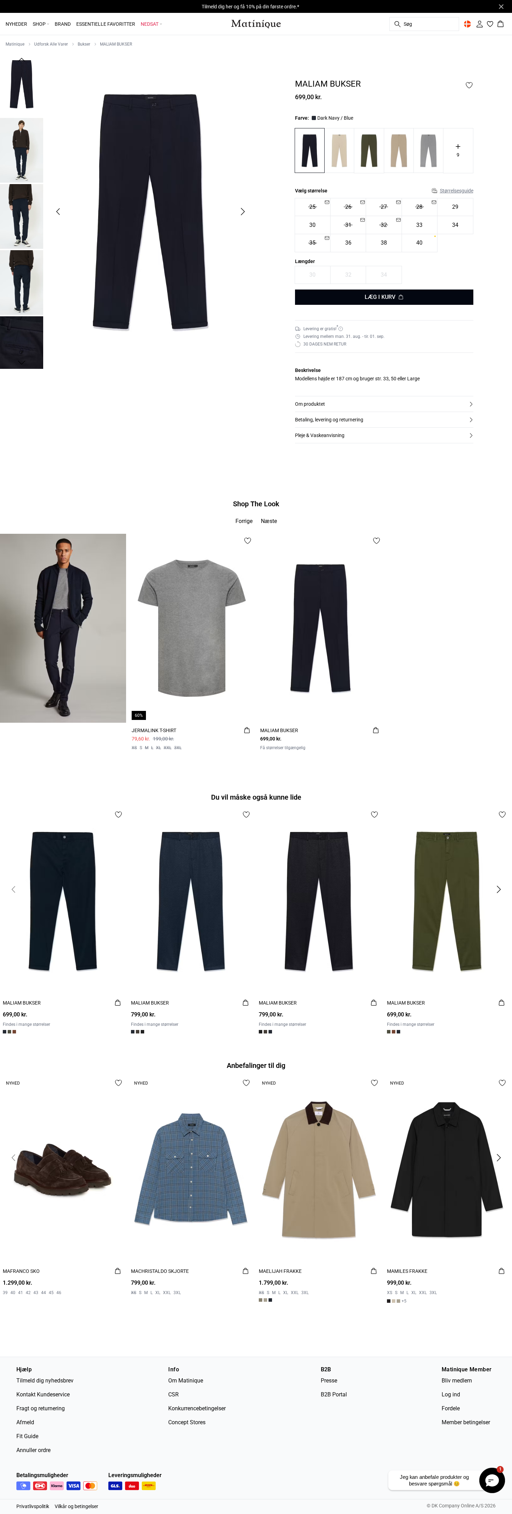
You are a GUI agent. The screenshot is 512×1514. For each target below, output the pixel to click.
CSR (173, 1394)
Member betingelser (466, 1422)
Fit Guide (27, 1436)
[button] (384, 404)
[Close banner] (501, 6)
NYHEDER (16, 24)
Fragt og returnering (40, 1408)
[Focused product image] (150, 211)
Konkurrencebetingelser (197, 1408)
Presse (329, 1380)
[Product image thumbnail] (21, 84)
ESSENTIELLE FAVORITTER (105, 24)
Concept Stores (186, 1422)
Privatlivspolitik (32, 1506)
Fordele (451, 1408)
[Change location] (467, 24)
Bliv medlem (457, 1380)
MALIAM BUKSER (116, 44)
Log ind (451, 1394)
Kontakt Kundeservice (43, 1394)
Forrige (244, 521)
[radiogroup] (384, 225)
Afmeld (25, 1422)
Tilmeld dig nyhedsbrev (44, 1380)
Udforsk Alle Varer (51, 44)
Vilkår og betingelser (76, 1506)
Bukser (84, 44)
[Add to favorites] (469, 85)
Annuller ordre (33, 1450)
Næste (269, 521)
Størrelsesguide (456, 190)
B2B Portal (334, 1394)
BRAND (63, 24)
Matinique (15, 44)
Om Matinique (185, 1380)
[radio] (312, 207)
